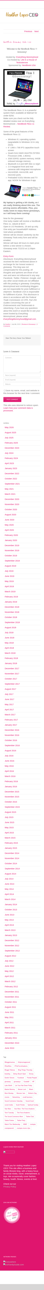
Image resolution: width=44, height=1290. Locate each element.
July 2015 (9, 817)
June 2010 (9, 1048)
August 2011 (10, 1007)
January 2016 (11, 786)
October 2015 (11, 802)
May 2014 (9, 889)
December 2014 (12, 853)
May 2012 (9, 971)
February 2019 (11, 597)
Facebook (20, 1078)
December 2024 (12, 448)
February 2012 (11, 986)
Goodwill (26, 1081)
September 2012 (12, 951)
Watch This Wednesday (12, 1124)
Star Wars (8, 1109)
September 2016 (12, 745)
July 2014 (9, 879)
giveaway (8, 1081)
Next (36, 31)
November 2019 (12, 550)
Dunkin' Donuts (9, 1078)
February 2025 (11, 443)
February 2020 (11, 535)
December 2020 (12, 499)
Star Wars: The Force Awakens (24, 1109)
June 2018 (9, 638)
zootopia (33, 1124)
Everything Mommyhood (27, 57)
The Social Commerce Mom (14, 1116)
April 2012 (9, 976)
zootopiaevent (9, 1128)
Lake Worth (8, 1085)
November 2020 (12, 504)
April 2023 (9, 463)
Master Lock (22, 1089)
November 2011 (12, 997)
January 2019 (11, 602)
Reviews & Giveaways (28, 324)
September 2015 (12, 807)
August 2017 (10, 689)
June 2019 (9, 576)
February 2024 (11, 458)
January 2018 (11, 663)
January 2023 (11, 468)
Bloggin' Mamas (10, 1070)
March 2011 (10, 1028)
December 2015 (12, 792)
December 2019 (12, 545)
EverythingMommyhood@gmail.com (19, 319)
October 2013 (11, 909)
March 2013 (10, 930)
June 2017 (9, 699)
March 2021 (10, 494)
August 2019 (10, 566)
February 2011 (11, 1033)
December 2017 (12, 668)
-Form (11, 256)
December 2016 (12, 730)
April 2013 (9, 925)
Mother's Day (32, 1093)
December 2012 (12, 940)
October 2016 (11, 740)
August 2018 (10, 627)
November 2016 (12, 735)
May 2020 (9, 525)
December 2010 (12, 1043)
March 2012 (10, 981)
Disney (31, 1074)
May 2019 (9, 581)
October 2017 (11, 679)
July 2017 (9, 694)
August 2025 (10, 432)
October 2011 (11, 1002)
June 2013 (9, 915)
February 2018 (11, 658)
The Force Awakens (23, 1113)
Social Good (30, 1101)
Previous (28, 31)
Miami (31, 1089)
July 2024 (9, 453)
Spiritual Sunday (33, 1105)
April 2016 (9, 771)
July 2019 (9, 571)
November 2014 (12, 858)
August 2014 (10, 874)
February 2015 (11, 843)
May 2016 (9, 766)
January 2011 (11, 1038)
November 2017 (12, 674)
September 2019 (12, 561)
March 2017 (10, 714)
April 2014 (9, 894)
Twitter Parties (9, 1120)
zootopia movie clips (23, 1128)
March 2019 (10, 591)
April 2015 (9, 833)
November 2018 (12, 612)
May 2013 (9, 920)
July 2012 (9, 961)
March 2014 (10, 899)
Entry (5, 256)
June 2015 (9, 822)
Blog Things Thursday (25, 1070)
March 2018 (10, 653)
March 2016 (10, 776)
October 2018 (11, 617)
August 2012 (10, 956)
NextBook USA (29, 65)
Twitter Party (21, 1120)
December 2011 (12, 992)
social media (9, 1105)
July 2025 (9, 438)
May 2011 (9, 1017)
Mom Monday (9, 1093)
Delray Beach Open (19, 1074)
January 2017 (11, 725)
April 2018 (9, 648)
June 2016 (9, 761)
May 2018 (9, 643)
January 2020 (11, 540)
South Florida (20, 1105)
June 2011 (9, 1012)
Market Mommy (10, 1089)
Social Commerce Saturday (14, 1101)
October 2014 (11, 863)
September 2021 (12, 484)
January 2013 (11, 935)
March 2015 (10, 838)
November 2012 (12, 945)
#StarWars (8, 1066)
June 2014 (9, 884)
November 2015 (12, 797)
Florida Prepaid (32, 1078)
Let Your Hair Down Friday (23, 1085)
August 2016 (10, 750)
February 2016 (11, 781)
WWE (25, 1124)
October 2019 (11, 555)
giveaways (17, 1081)
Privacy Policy (9, 1187)
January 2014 (11, 904)
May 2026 (9, 427)
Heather (7, 324)
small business (27, 1097)
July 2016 (9, 756)
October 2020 (11, 509)
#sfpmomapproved (24, 1062)
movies (7, 1097)
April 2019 (9, 586)
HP (33, 1081)
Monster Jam (21, 1093)
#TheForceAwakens (21, 1066)
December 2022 (12, 473)
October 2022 (11, 479)
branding (7, 1074)
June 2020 (9, 520)
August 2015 (10, 812)
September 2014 (12, 868)
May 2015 (9, 827)
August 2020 (10, 514)
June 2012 (9, 966)
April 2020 (9, 530)
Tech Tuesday (9, 1113)
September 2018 (12, 622)
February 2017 (11, 720)
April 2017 (9, 709)
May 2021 (9, 489)
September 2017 (12, 684)
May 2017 (9, 704)
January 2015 (11, 848)
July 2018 (9, 632)
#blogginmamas (10, 1062)
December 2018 (12, 607)
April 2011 (9, 1022)
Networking (16, 1097)
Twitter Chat (30, 1116)
